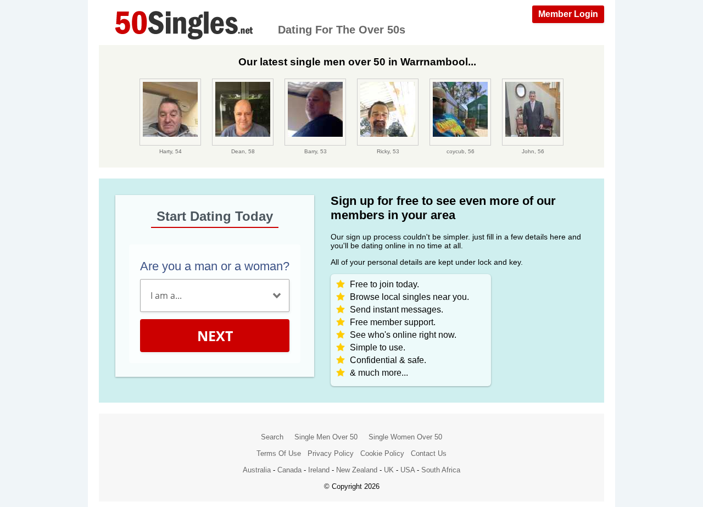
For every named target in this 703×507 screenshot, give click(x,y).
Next (215, 335)
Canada (289, 470)
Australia (257, 470)
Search (272, 437)
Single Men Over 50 (326, 437)
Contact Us (429, 453)
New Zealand (356, 470)
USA (407, 470)
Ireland (319, 470)
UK (389, 470)
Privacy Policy (331, 453)
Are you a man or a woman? (214, 266)
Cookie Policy (382, 453)
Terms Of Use (278, 453)
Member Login (568, 14)
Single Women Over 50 (405, 437)
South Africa (440, 470)
